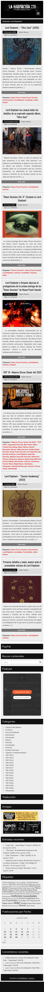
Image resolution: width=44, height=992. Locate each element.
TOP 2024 (9, 783)
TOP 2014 (9, 760)
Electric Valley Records (19, 449)
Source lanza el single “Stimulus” (18, 868)
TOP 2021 (9, 775)
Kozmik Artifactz (9, 454)
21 (28, 934)
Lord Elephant (18, 100)
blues (30, 884)
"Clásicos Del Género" (9, 882)
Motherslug (29, 459)
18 (11, 934)
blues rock (12, 886)
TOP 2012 (9, 755)
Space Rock (31, 903)
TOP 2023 (9, 780)
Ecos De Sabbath (12, 732)
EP (8, 888)
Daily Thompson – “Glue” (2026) (18, 855)
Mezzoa (21, 459)
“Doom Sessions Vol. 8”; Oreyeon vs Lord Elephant (22, 198)
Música (8, 740)
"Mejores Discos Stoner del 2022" (23, 442)
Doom (32, 886)
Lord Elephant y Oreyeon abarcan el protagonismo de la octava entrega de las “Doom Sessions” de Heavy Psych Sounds (22, 286)
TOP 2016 (9, 765)
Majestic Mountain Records (20, 457)
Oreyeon (33, 273)
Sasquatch (7, 466)
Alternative (12, 884)
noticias (6, 189)
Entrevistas (9, 735)
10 (5, 932)
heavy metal (30, 888)
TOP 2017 (9, 768)
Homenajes (9, 737)
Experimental (14, 888)
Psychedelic (27, 552)
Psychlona (35, 461)
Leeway (31, 978)
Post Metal (21, 898)
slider (36, 100)
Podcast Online (12, 898)
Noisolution (19, 461)
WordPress (23, 978)
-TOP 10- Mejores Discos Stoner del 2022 (22, 372)
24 (5, 937)
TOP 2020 (9, 773)
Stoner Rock (30, 906)
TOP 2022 (9, 778)
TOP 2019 (9, 770)
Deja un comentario (10, 35)
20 (22, 934)
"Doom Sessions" (17, 270)
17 (5, 934)
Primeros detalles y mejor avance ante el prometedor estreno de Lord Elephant (22, 563)
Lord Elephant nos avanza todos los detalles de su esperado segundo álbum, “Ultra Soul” (22, 113)
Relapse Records (35, 900)
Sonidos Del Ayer (12, 750)
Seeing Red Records (19, 466)
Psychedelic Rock (24, 900)
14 (28, 932)
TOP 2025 (9, 785)
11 (11, 932)
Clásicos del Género (13, 727)
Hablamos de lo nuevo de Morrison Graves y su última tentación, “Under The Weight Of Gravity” (22, 863)
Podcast (8, 747)
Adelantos (5, 884)
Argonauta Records (15, 445)
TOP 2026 (9, 788)
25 (11, 937)
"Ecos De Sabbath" (21, 882)
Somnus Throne (34, 466)
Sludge (24, 903)
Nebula (11, 461)
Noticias (8, 742)
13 (22, 932)
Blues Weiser (23, 447)
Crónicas (8, 730)
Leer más (21, 92)
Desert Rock (25, 886)
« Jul (3, 942)
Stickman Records (13, 906)
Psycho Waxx (8, 464)
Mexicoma (13, 459)
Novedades (10, 745)
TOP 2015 (9, 763)
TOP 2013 (9, 758)
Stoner (5, 102)
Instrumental (7, 100)
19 (16, 934)
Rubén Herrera (23, 32)
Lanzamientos (30, 892)
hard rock (22, 888)
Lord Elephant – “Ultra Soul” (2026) (22, 27)
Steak (5, 469)
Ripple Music (18, 464)
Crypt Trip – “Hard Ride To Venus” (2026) (21, 845)
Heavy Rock (32, 890)
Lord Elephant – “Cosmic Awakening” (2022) (22, 478)
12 (16, 932)
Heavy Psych (16, 98)
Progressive (30, 898)
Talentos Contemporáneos (15, 753)
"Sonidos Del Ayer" (33, 882)
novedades (29, 100)
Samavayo (28, 464)
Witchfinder (12, 469)
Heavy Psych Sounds (29, 98)
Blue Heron (28, 445)
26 (16, 937)
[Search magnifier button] (40, 662)
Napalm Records (29, 893)
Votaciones (9, 791)
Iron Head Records (34, 452)
